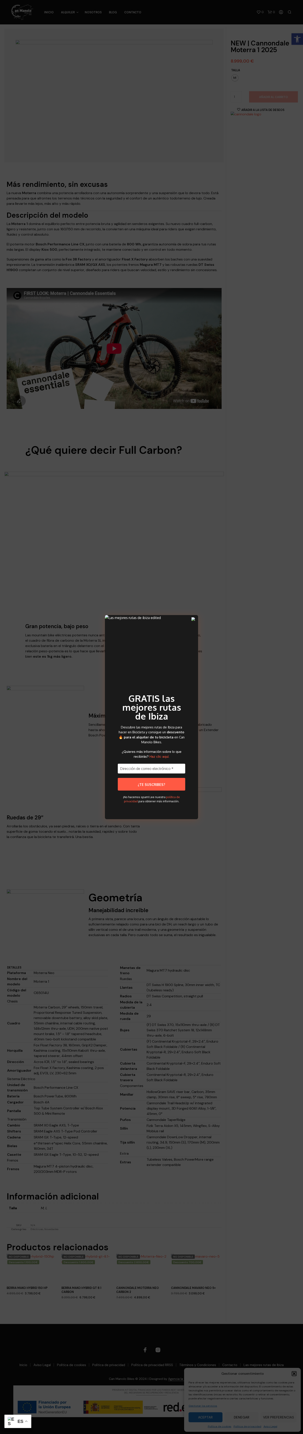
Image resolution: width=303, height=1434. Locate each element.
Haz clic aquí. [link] (159, 756)
